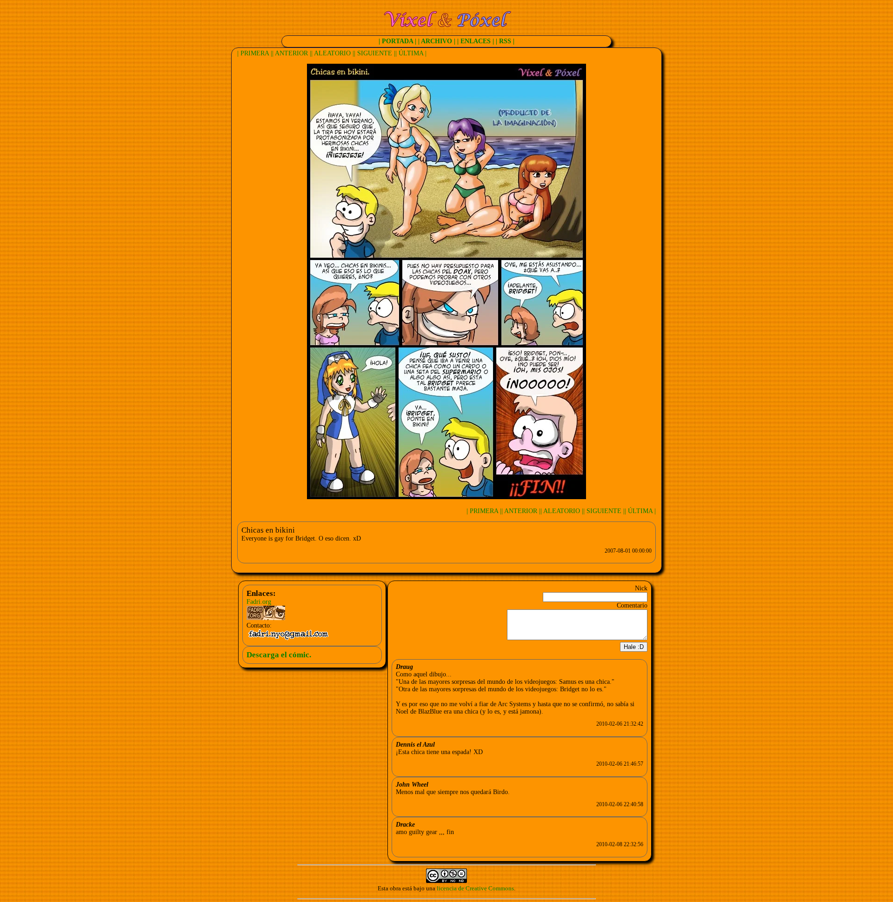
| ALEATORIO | (332, 53)
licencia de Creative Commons (475, 888)
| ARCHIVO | (436, 41)
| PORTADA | (397, 41)
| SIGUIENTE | (374, 53)
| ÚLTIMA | (411, 53)
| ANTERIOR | (291, 53)
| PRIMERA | (254, 53)
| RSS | (505, 41)
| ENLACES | (475, 41)
